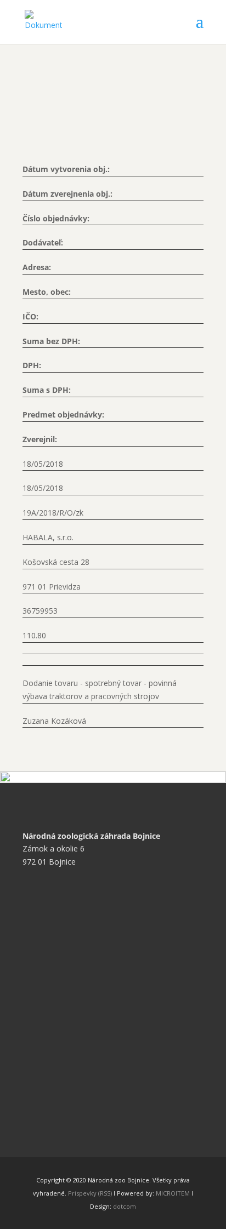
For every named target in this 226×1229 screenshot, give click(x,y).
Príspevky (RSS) (90, 1193)
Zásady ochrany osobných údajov (90, 949)
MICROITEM (173, 1193)
